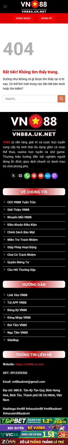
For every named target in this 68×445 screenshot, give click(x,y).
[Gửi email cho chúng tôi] (20, 176)
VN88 (6, 142)
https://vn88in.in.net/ (29, 364)
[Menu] (5, 6)
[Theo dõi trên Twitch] (54, 176)
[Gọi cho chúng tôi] (27, 176)
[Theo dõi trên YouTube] (41, 176)
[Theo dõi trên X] (13, 176)
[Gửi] (61, 98)
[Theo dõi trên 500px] (48, 176)
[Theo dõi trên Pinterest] (34, 176)
